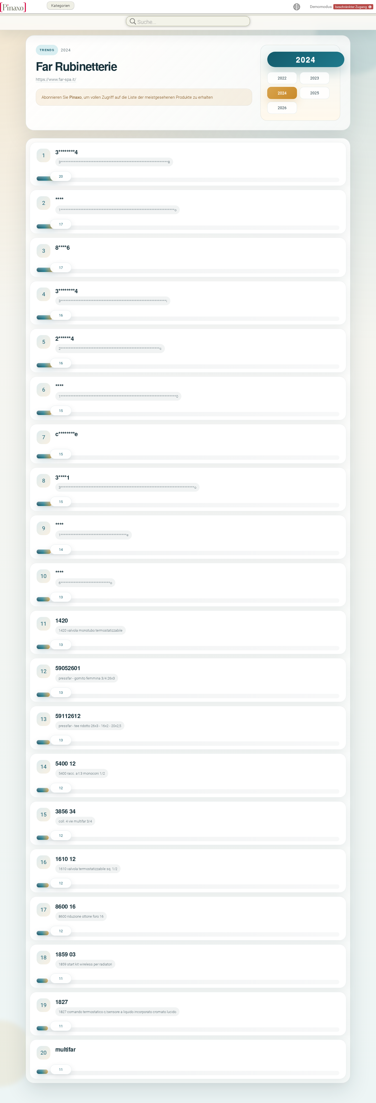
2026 (282, 107)
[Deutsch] (297, 7)
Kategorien (60, 5)
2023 (314, 78)
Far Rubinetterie (76, 66)
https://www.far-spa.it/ (56, 79)
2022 (282, 78)
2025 (314, 92)
